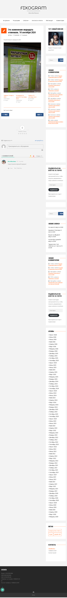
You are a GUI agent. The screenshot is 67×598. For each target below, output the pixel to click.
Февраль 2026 (53, 349)
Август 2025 (53, 363)
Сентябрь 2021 (54, 472)
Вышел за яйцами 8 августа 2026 (55, 76)
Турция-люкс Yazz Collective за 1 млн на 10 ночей (55, 95)
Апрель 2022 (53, 456)
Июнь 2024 (52, 395)
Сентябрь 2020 (54, 500)
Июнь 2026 (52, 339)
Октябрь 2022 (53, 442)
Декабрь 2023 (53, 409)
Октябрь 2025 (53, 358)
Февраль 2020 (53, 517)
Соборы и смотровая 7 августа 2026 (54, 106)
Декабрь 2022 (53, 437)
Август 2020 (53, 503)
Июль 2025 (52, 365)
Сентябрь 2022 (54, 444)
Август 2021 (53, 475)
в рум (50, 534)
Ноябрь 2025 (53, 356)
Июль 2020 (52, 505)
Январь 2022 (53, 463)
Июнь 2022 (52, 451)
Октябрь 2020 (53, 498)
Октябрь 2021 (53, 470)
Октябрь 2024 (53, 386)
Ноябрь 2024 (53, 384)
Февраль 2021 (53, 489)
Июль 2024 (52, 393)
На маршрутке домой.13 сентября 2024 (21, 97)
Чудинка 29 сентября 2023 (32, 96)
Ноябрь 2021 (53, 468)
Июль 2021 (52, 477)
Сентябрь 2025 (54, 360)
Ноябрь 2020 (53, 496)
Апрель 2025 (53, 372)
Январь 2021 (53, 491)
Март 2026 (52, 346)
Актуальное (6, 20)
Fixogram (33, 8)
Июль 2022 (52, 449)
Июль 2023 (52, 421)
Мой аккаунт (49, 20)
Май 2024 (52, 398)
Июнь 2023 (52, 423)
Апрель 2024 (53, 400)
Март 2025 (52, 374)
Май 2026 (52, 342)
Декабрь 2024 (53, 381)
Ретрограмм (16, 20)
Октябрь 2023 (53, 414)
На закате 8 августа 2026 (55, 227)
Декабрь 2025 (53, 353)
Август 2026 (53, 335)
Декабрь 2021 (53, 465)
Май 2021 (52, 482)
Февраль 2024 (53, 405)
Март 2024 (52, 402)
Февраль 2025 (53, 377)
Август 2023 (53, 419)
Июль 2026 (52, 337)
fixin (11, 35)
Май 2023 (52, 426)
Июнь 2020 (52, 507)
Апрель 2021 (53, 484)
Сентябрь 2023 (54, 416)
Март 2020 (52, 514)
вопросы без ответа (55, 531)
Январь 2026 (53, 351)
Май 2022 (52, 454)
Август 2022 (53, 447)
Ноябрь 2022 (53, 440)
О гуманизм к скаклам (53, 89)
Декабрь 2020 (53, 493)
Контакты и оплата (37, 20)
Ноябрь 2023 (53, 412)
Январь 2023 (53, 435)
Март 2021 (52, 486)
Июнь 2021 (52, 479)
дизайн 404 (57, 534)
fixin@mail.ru (51, 548)
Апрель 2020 (53, 512)
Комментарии (60, 20)
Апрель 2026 (53, 344)
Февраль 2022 (53, 461)
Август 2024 (53, 391)
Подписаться (53, 190)
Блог (11, 110)
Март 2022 (52, 458)
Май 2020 (52, 510)
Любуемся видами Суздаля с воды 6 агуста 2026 (55, 122)
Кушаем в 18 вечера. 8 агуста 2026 (55, 80)
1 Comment (24, 35)
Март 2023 (52, 430)
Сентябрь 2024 (54, 388)
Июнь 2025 (52, 367)
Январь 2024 (53, 407)
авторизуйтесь (39, 140)
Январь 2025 (53, 379)
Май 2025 (52, 370)
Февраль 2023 (53, 433)
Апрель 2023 (53, 428)
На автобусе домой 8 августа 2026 (54, 240)
